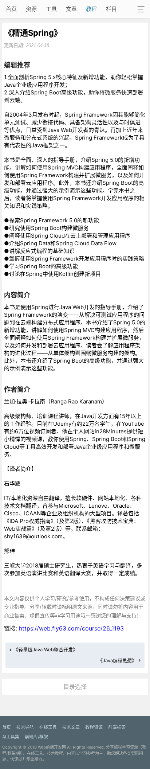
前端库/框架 (36, 736)
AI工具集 (10, 736)
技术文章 (71, 727)
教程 (91, 8)
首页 (11, 8)
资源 (31, 8)
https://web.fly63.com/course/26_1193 (71, 628)
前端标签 (117, 727)
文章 (71, 8)
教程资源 (94, 727)
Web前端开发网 (52, 747)
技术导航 (25, 727)
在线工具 (48, 727)
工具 (51, 8)
